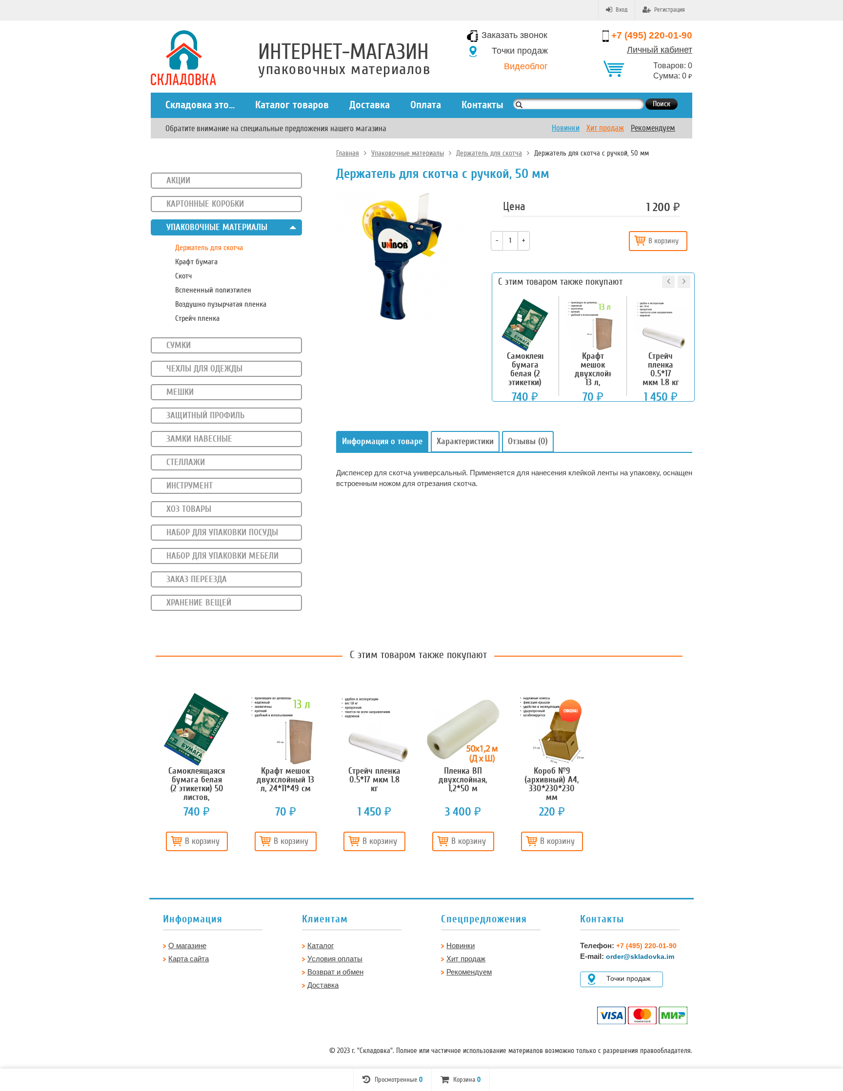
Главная (347, 153)
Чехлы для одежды (204, 368)
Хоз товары (188, 509)
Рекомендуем (653, 128)
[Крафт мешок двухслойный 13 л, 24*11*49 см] (285, 729)
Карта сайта (188, 959)
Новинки (566, 128)
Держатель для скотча (489, 153)
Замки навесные (199, 438)
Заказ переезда (196, 579)
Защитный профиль (205, 415)
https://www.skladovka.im (33, 36)
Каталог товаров (292, 104)
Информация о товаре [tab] (382, 441)
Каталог (320, 945)
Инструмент (189, 485)
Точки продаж (520, 51)
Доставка (369, 104)
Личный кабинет (659, 50)
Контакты (482, 104)
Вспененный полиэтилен (213, 290)
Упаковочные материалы (407, 153)
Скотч (183, 276)
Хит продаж (605, 128)
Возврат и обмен (335, 972)
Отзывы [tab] (528, 441)
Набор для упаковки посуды (222, 532)
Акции (178, 180)
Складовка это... (200, 104)
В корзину (663, 241)
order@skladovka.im (640, 956)
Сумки (178, 345)
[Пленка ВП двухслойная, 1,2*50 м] (463, 729)
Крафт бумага (196, 262)
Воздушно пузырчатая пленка (220, 304)
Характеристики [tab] (465, 441)
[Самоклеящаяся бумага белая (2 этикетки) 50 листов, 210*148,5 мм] (197, 729)
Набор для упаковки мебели (222, 555)
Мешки (180, 392)
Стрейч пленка (197, 318)
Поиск (661, 104)
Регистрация (669, 10)
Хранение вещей (198, 602)
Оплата (425, 104)
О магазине (187, 945)
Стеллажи (185, 462)
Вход (621, 10)
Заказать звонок (514, 35)
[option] (196, 775)
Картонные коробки (205, 203)
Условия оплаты (334, 959)
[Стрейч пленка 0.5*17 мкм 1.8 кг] (374, 729)
